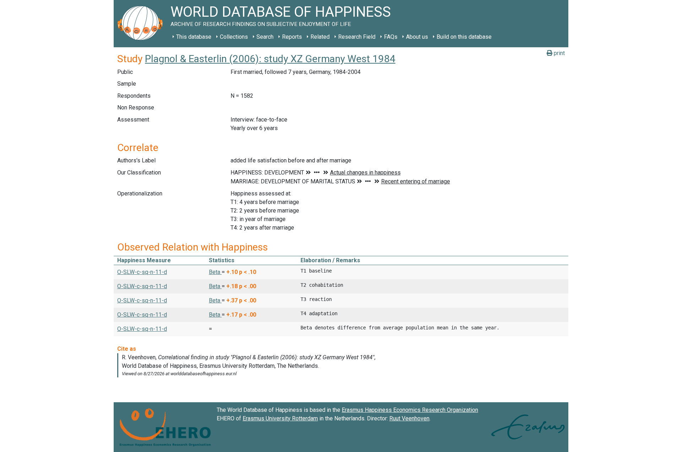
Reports (292, 36)
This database (193, 36)
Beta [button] (215, 272)
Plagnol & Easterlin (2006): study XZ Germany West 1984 (270, 59)
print (558, 53)
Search (265, 36)
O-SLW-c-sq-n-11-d (142, 272)
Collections (234, 36)
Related (320, 36)
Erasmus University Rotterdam (280, 418)
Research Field (356, 36)
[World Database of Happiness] (142, 23)
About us (417, 36)
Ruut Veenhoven (409, 418)
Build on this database (464, 36)
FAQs (390, 36)
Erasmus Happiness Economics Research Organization (410, 410)
